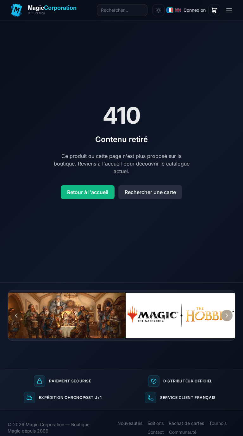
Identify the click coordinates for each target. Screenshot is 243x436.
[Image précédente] (16, 315)
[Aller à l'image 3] (230, 295)
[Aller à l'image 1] (218, 295)
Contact (155, 432)
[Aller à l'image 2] (224, 295)
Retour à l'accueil (87, 192)
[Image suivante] (227, 315)
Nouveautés (129, 423)
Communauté (182, 432)
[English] (178, 10)
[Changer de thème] (159, 10)
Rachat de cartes (186, 423)
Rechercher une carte (150, 192)
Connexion (195, 10)
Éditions (155, 423)
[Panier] (214, 10)
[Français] (170, 10)
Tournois (218, 423)
